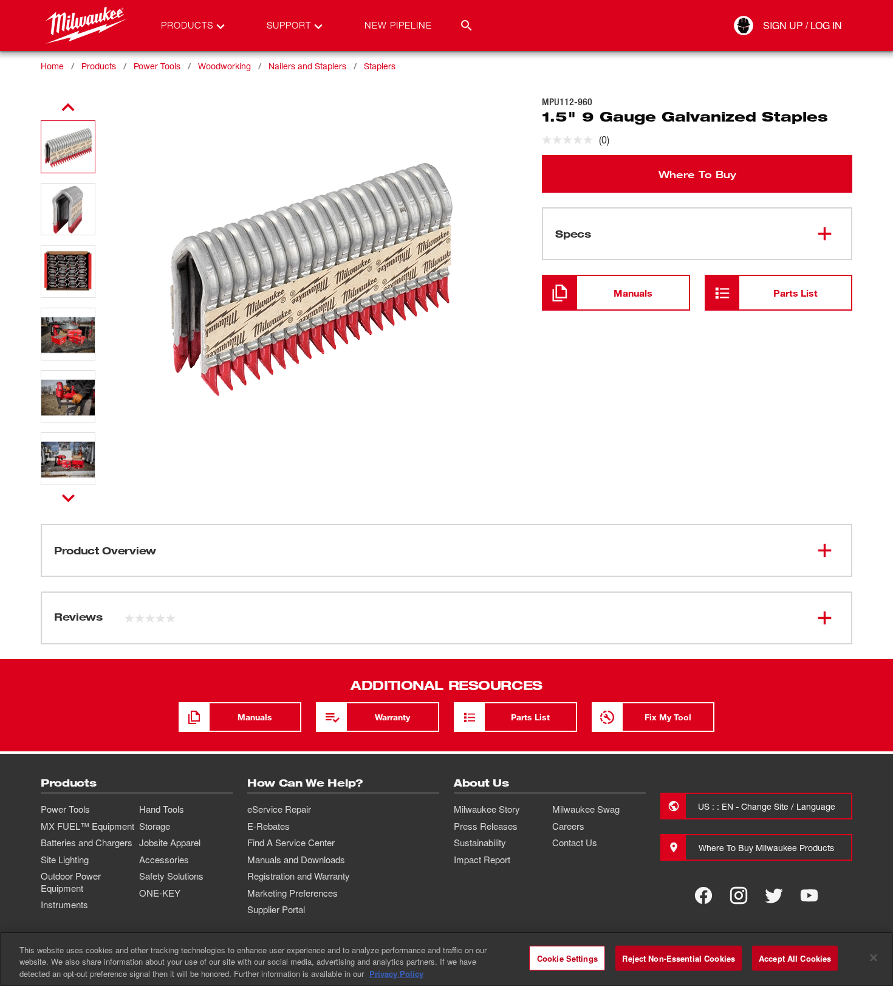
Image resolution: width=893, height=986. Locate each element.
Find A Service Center (291, 842)
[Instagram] (738, 895)
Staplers (379, 66)
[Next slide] (68, 497)
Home (52, 66)
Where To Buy (697, 174)
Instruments (64, 904)
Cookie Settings (567, 958)
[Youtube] (809, 895)
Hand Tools (161, 809)
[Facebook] (703, 895)
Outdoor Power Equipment (71, 882)
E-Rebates (268, 826)
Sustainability (480, 842)
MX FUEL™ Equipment (87, 826)
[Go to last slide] (68, 107)
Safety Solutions (171, 876)
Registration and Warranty (298, 876)
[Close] (873, 957)
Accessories (164, 859)
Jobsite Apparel (169, 842)
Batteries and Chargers (86, 842)
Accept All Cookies (795, 958)
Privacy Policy (396, 973)
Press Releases (486, 826)
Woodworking (224, 66)
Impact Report (482, 859)
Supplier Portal (276, 909)
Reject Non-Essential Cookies (678, 958)
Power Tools (157, 66)
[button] (68, 146)
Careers (568, 826)
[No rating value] (570, 140)
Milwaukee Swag (586, 809)
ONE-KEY (159, 893)
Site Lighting (65, 859)
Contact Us (574, 842)
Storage (154, 826)
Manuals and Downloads (296, 859)
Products (98, 66)
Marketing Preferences (292, 893)
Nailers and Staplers (307, 66)
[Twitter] (774, 895)
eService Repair (279, 809)
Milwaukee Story (487, 809)
